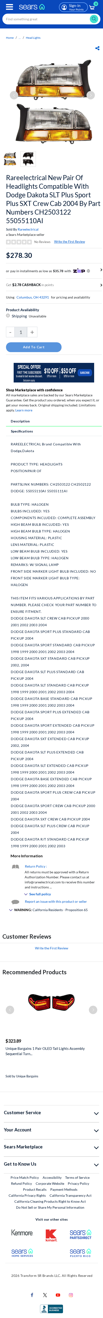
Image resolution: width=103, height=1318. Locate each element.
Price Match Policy (25, 1177)
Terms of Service (77, 1177)
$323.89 (13, 1041)
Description (20, 421)
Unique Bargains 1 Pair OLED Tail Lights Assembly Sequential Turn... (45, 1051)
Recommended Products (34, 972)
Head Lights (33, 37)
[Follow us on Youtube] (58, 1295)
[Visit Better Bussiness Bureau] (51, 1309)
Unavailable (38, 316)
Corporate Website (50, 1183)
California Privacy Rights (27, 1195)
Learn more (23, 410)
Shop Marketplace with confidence (34, 390)
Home (10, 37)
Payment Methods (63, 1189)
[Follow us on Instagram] (71, 1295)
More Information (27, 855)
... (20, 37)
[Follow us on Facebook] (32, 1295)
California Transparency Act (71, 1195)
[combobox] (51, 19)
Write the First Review (69, 242)
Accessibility (52, 1177)
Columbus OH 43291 (33, 297)
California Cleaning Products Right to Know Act (50, 1201)
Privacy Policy (78, 1183)
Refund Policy (21, 1183)
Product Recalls (34, 1189)
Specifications (22, 431)
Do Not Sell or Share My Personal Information (50, 1207)
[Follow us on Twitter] (45, 1295)
